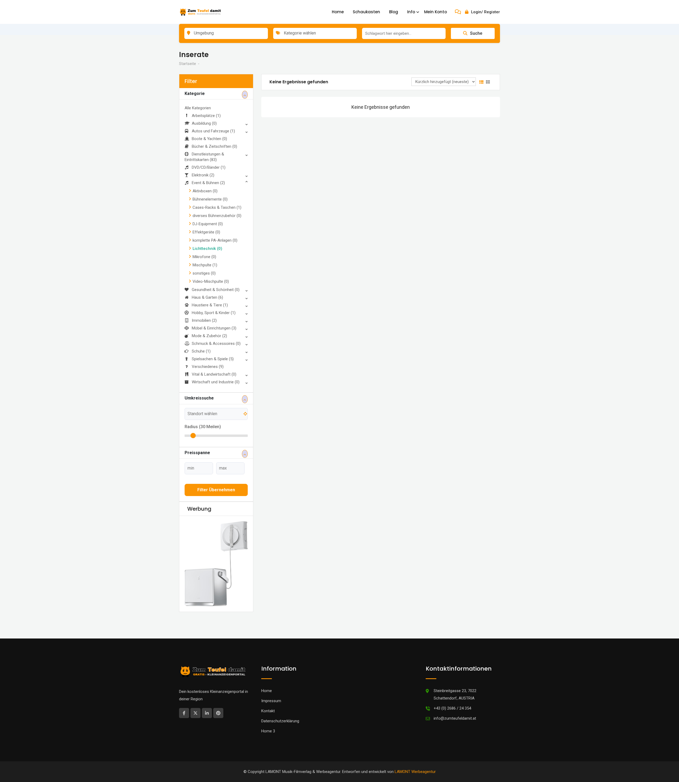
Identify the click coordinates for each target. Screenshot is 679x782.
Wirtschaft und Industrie (216, 382)
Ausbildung (204, 123)
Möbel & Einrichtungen (214, 328)
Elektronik (203, 175)
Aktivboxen (205, 191)
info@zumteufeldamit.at (455, 718)
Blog (393, 12)
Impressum (271, 700)
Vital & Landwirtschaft (214, 374)
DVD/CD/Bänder (208, 167)
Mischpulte (205, 265)
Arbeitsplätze (206, 115)
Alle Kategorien (198, 108)
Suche (476, 33)
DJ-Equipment (208, 223)
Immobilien (204, 320)
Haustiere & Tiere (210, 305)
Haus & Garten (207, 297)
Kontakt (268, 711)
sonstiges (204, 273)
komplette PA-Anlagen (215, 240)
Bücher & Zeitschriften (214, 146)
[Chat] (458, 12)
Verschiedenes (208, 366)
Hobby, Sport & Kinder (214, 312)
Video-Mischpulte (211, 281)
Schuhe (201, 351)
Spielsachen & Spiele (213, 359)
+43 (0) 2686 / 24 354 (452, 708)
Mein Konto (435, 12)
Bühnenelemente (210, 199)
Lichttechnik (207, 248)
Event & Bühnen (208, 182)
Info (411, 12)
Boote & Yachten (209, 138)
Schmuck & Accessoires (216, 343)
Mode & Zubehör (209, 335)
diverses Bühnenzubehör (217, 215)
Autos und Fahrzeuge (213, 131)
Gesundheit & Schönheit (216, 289)
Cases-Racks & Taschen (217, 207)
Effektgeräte (206, 232)
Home (338, 12)
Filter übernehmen (216, 489)
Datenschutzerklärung (280, 721)
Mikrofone (204, 256)
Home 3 (268, 731)
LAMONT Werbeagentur (415, 771)
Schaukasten (366, 12)
